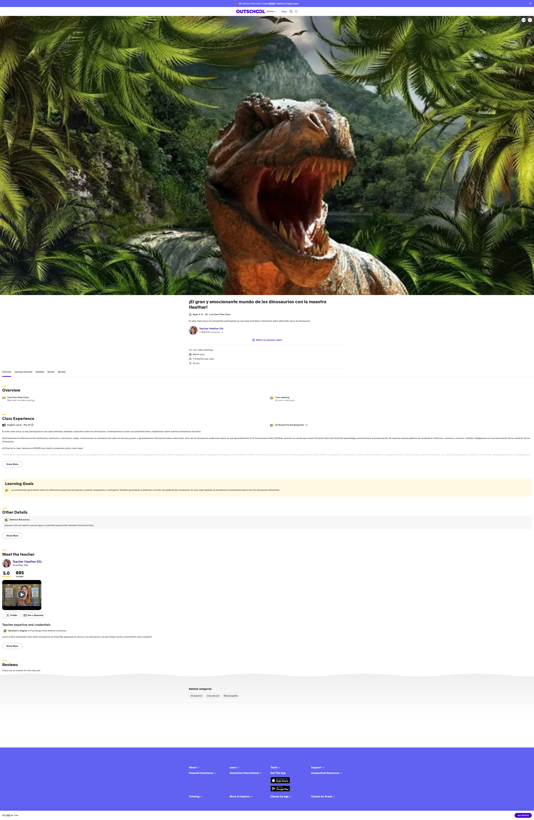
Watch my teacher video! (269, 340)
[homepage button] (250, 11)
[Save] (530, 20)
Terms (290, 3)
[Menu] (296, 11)
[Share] (523, 20)
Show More (12, 464)
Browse (270, 11)
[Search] (291, 11)
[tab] (6, 372)
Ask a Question (35, 615)
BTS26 (271, 3)
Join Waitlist (523, 815)
